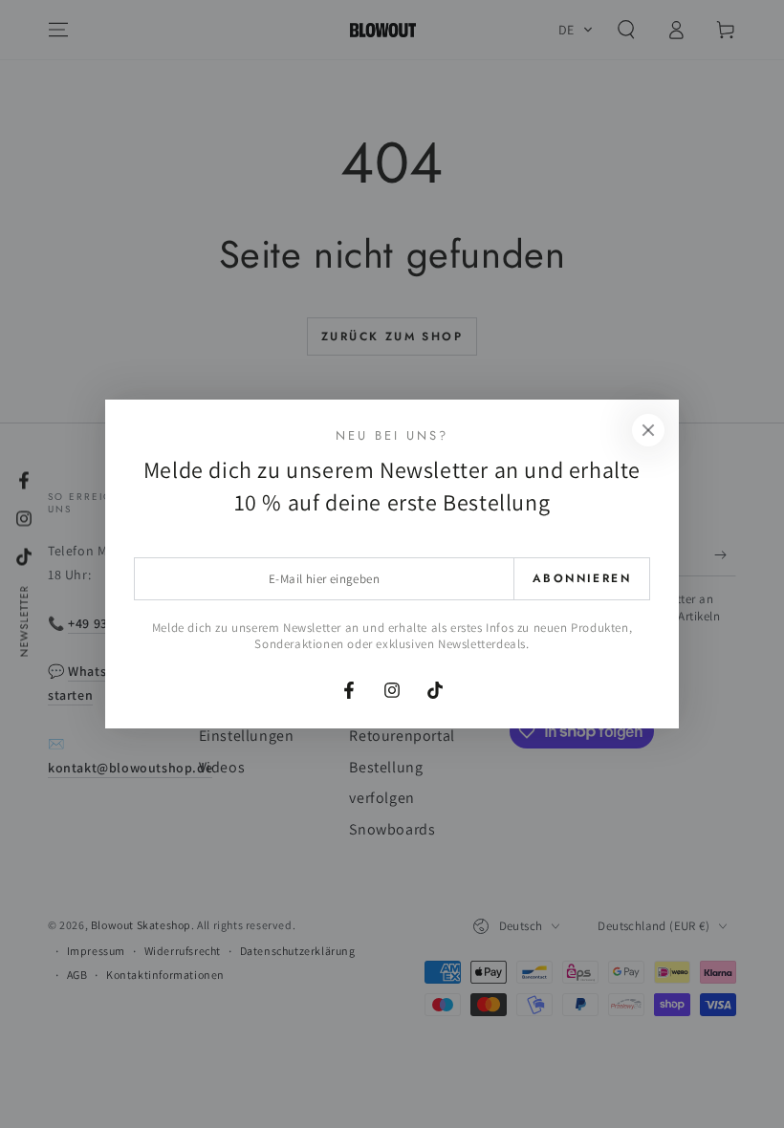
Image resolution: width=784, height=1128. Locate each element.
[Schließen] (648, 430)
